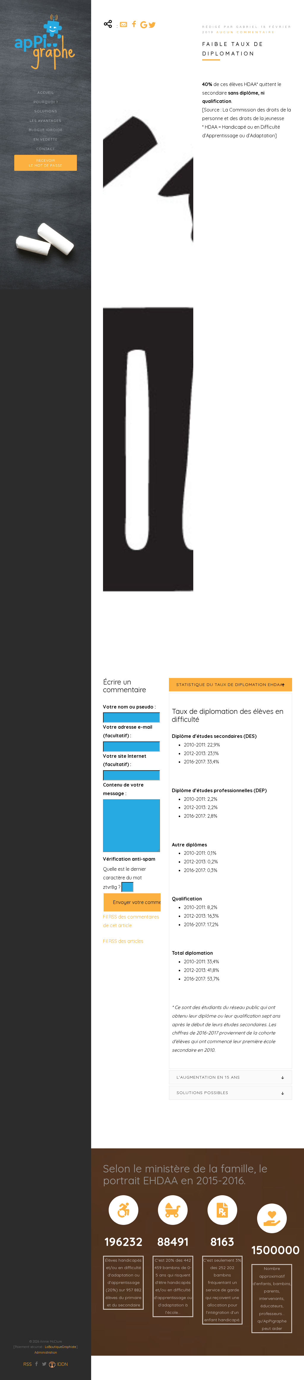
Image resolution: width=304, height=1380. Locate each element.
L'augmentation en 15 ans (208, 1077)
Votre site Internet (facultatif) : (124, 760)
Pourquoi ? (46, 102)
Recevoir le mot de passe (45, 163)
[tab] (230, 684)
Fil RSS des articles (123, 941)
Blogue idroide (46, 130)
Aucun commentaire (245, 32)
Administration (45, 1352)
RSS (27, 1364)
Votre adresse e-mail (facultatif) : (127, 731)
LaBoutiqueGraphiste (60, 1347)
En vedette (46, 139)
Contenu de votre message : (123, 789)
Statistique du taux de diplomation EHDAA (229, 684)
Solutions (45, 111)
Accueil (45, 92)
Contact (45, 149)
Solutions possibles (202, 1092)
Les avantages (45, 120)
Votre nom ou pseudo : (129, 707)
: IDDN (61, 1364)
